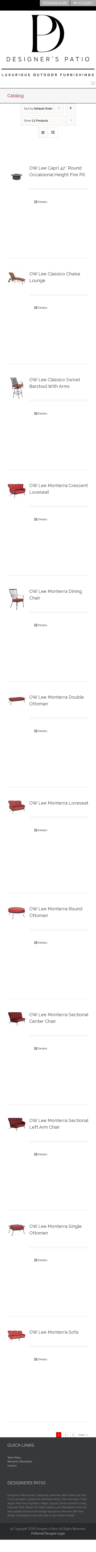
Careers (11, 1465)
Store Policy (14, 1457)
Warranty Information (19, 1461)
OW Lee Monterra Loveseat (58, 803)
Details (42, 202)
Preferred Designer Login (48, 1533)
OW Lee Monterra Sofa (53, 1332)
